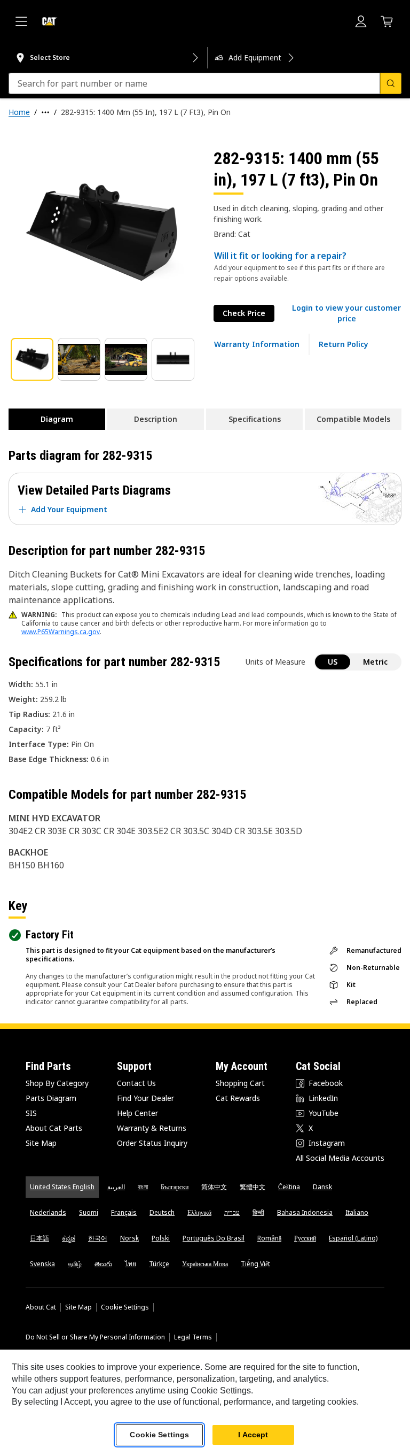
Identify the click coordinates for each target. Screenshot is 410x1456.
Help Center (137, 1113)
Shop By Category (57, 1083)
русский (305, 1238)
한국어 (97, 1238)
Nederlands (48, 1212)
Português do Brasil (214, 1238)
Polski (161, 1238)
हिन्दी (258, 1212)
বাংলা (143, 1186)
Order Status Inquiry (152, 1143)
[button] (346, 313)
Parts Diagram (51, 1098)
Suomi (88, 1212)
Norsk (129, 1238)
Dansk (322, 1186)
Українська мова (205, 1263)
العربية (116, 1186)
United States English (62, 1186)
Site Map (41, 1143)
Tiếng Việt (255, 1263)
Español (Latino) (353, 1238)
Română (269, 1238)
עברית (232, 1212)
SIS (31, 1113)
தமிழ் (75, 1263)
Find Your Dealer (145, 1098)
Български (174, 1186)
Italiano (356, 1212)
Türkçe (159, 1263)
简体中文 (214, 1186)
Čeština (289, 1186)
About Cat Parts (54, 1128)
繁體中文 (252, 1186)
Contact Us (136, 1083)
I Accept (253, 1434)
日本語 (39, 1238)
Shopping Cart (240, 1083)
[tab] (32, 359)
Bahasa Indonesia (305, 1212)
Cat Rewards (238, 1098)
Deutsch (162, 1212)
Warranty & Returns (151, 1128)
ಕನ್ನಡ (68, 1238)
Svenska (42, 1263)
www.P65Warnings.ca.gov (60, 631)
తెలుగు (103, 1263)
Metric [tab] (375, 662)
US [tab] (332, 662)
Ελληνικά (199, 1212)
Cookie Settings (125, 1307)
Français (124, 1212)
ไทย (130, 1263)
